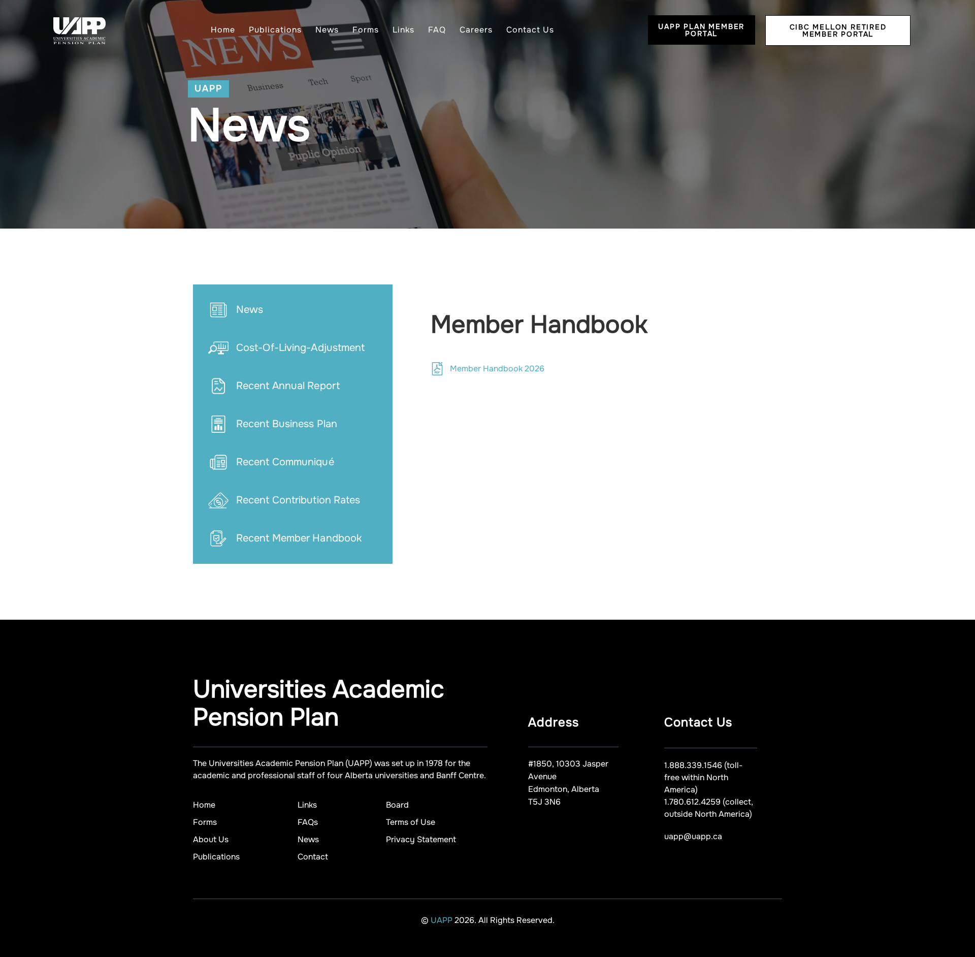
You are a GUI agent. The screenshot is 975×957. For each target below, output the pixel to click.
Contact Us (530, 29)
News (327, 29)
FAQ (437, 29)
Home (223, 29)
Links (403, 29)
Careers (476, 29)
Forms (365, 29)
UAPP (442, 920)
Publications (275, 29)
